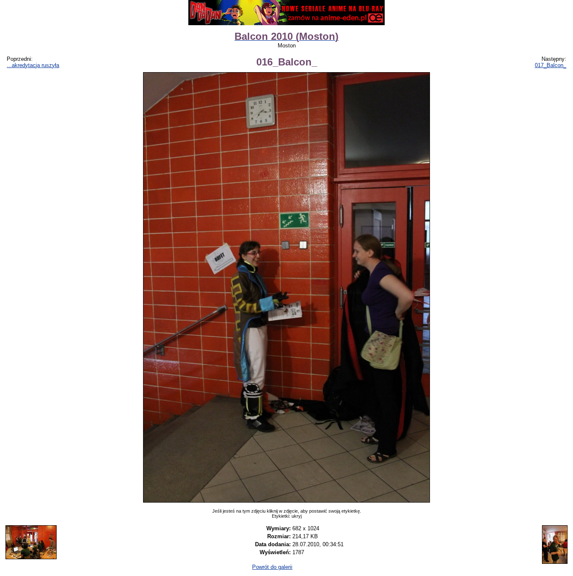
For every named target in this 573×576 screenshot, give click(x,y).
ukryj (297, 516)
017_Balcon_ (550, 65)
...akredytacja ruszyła (33, 65)
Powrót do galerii (272, 567)
